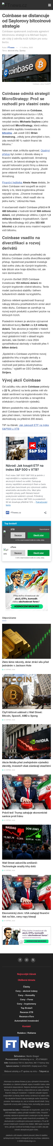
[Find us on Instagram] (26, 960)
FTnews (11, 47)
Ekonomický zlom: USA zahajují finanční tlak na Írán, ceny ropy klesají (25, 914)
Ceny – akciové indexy (26, 990)
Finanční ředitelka (12, 182)
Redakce (21, 1032)
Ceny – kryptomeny (26, 1003)
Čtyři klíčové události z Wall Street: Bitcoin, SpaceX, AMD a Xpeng (22, 714)
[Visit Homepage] (14, 5)
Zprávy (22, 50)
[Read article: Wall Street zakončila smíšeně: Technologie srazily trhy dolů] (26, 842)
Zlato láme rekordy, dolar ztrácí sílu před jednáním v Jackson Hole (25, 663)
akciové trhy (13, 50)
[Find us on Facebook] (20, 960)
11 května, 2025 (26, 47)
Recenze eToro (26, 1016)
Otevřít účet (38, 535)
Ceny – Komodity (26, 995)
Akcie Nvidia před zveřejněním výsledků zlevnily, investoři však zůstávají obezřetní (26, 764)
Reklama (31, 1032)
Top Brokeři (26, 1007)
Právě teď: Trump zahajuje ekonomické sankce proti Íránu (24, 814)
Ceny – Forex (26, 999)
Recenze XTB (26, 1012)
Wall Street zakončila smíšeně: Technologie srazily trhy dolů (19, 864)
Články (26, 986)
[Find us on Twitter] (33, 960)
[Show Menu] (49, 5)
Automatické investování (26, 1020)
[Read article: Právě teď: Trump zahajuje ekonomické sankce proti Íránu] (26, 791)
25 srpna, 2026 (9, 670)
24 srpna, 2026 (9, 921)
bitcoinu (7, 133)
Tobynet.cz (44, 1071)
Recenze (18, 535)
